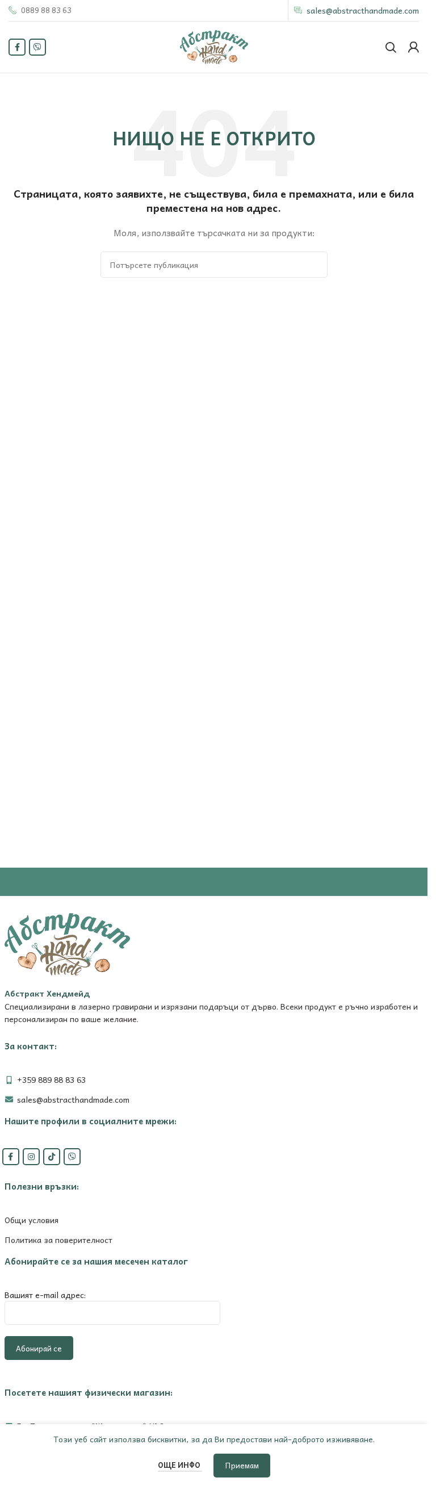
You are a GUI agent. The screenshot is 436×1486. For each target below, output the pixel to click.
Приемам (242, 1465)
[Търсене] (390, 47)
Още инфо (180, 1465)
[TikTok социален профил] (51, 1156)
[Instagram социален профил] (31, 1156)
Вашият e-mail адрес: (45, 1294)
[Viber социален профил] (37, 47)
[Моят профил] (413, 47)
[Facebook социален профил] (17, 47)
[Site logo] (214, 46)
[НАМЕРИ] (314, 265)
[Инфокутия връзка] (40, 10)
